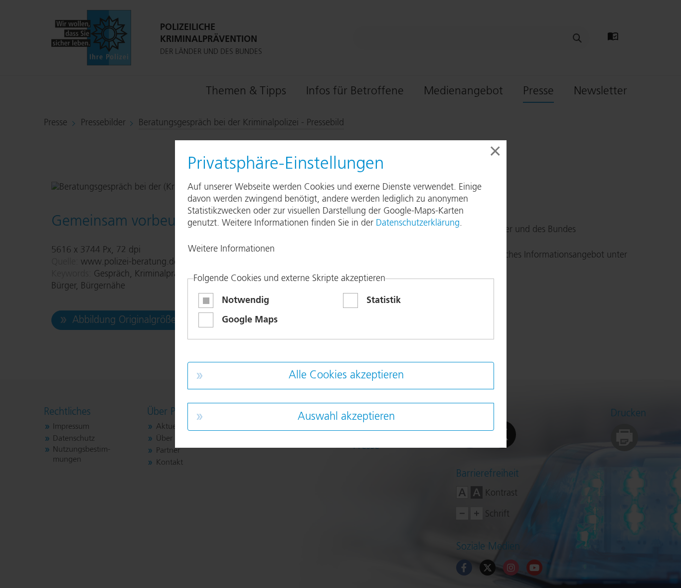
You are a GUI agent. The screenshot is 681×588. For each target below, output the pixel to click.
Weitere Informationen (231, 249)
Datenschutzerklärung (418, 223)
